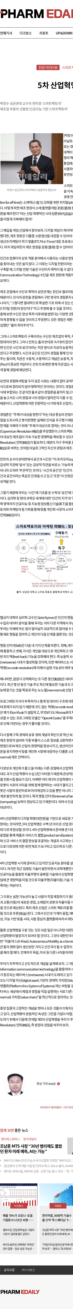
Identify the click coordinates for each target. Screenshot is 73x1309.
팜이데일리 (29, 1139)
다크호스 (26, 33)
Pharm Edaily (20, 1292)
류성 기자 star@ (46, 1083)
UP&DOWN (64, 33)
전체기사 (6, 33)
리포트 (43, 33)
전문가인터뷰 (48, 67)
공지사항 (9, 1270)
